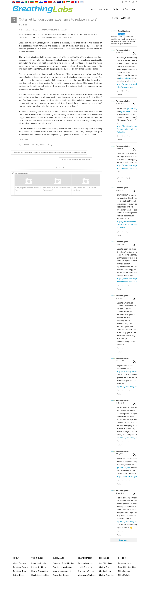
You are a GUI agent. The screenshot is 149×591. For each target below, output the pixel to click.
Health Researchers (86, 567)
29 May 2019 (120, 493)
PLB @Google (124, 571)
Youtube (133, 1)
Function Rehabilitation (62, 567)
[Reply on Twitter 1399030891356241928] (118, 232)
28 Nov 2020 (120, 244)
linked (136, 1)
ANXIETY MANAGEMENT (49, 30)
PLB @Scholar (124, 575)
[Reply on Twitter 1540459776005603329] (118, 136)
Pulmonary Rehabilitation (63, 563)
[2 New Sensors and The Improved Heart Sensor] (85, 181)
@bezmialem (125, 78)
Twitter (56, 167)
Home (92, 9)
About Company (20, 563)
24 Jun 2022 (120, 104)
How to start (104, 9)
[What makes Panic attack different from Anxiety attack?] (57, 181)
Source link (23, 139)
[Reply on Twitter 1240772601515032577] (118, 390)
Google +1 (60, 167)
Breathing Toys (19, 571)
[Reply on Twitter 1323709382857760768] (118, 348)
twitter (126, 1)
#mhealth (121, 132)
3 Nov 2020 (119, 298)
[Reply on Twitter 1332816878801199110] (118, 285)
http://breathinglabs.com (127, 371)
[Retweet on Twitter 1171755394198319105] (122, 441)
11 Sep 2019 (120, 403)
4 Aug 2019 (119, 454)
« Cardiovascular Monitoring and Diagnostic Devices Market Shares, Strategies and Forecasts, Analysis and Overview (49, 152)
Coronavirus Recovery (61, 575)
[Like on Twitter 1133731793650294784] (127, 531)
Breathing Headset (39, 563)
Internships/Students (86, 575)
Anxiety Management (62, 571)
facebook (53, 167)
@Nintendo (125, 111)
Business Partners (85, 563)
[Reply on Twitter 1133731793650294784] (118, 531)
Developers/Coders (86, 571)
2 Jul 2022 (119, 53)
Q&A (125, 9)
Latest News (18, 575)
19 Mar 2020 (120, 361)
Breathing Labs (123, 50)
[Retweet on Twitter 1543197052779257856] (122, 91)
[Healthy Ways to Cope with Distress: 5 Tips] (29, 181)
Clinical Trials (104, 567)
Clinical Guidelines (106, 575)
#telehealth (134, 129)
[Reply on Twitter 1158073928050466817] (118, 480)
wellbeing (49, 145)
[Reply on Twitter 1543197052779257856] (118, 91)
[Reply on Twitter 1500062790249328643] (118, 178)
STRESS (42, 145)
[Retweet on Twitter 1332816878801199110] (122, 285)
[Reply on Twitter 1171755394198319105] (118, 441)
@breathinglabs (134, 108)
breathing (36, 145)
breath (31, 145)
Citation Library (105, 571)
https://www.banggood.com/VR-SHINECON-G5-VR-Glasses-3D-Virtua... (130, 224)
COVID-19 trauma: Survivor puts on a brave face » (75, 159)
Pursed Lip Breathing (127, 567)
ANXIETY (26, 145)
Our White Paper (106, 563)
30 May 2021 (120, 190)
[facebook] (122, 1)
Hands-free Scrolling (40, 575)
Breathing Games (20, 567)
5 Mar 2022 (119, 149)
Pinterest (63, 167)
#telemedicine (123, 129)
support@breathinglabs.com (129, 386)
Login (132, 9)
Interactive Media (38, 567)
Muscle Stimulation (39, 571)
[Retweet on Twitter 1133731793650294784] (122, 531)
